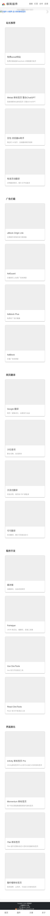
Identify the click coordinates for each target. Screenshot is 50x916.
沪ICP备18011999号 (24, 907)
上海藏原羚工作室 (24, 905)
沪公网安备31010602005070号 (25, 909)
